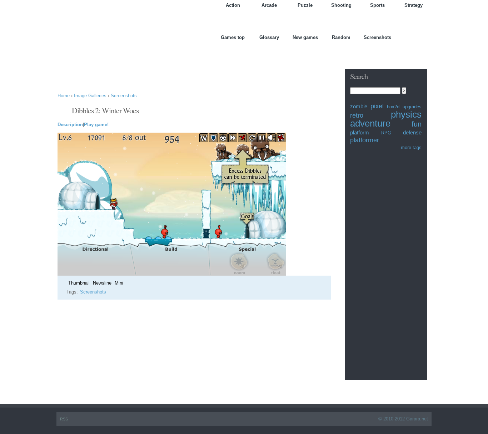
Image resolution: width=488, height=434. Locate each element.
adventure (370, 123)
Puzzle (305, 5)
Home (64, 95)
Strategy (413, 5)
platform (359, 132)
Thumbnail (79, 283)
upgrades (412, 106)
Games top (233, 37)
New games (305, 37)
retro (356, 115)
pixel (377, 106)
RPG (386, 132)
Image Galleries (90, 95)
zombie (358, 106)
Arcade (269, 5)
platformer (364, 140)
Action (233, 5)
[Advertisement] (188, 69)
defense (412, 132)
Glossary (269, 37)
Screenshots (377, 37)
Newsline (102, 283)
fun (417, 124)
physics (406, 114)
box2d (393, 106)
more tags (411, 147)
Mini (119, 283)
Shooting (341, 5)
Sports (377, 5)
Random (341, 37)
